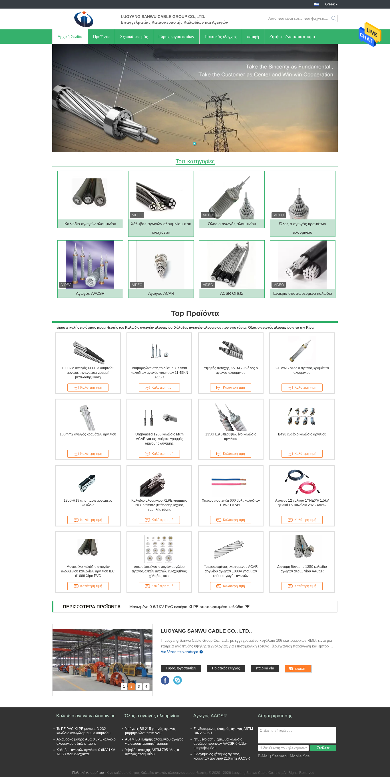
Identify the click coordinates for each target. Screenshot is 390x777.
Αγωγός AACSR (90, 293)
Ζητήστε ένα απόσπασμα (292, 36)
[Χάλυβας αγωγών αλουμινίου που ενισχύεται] (160, 195)
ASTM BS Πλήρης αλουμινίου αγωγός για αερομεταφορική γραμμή (154, 741)
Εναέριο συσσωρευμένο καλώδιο (302, 293)
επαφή (253, 36)
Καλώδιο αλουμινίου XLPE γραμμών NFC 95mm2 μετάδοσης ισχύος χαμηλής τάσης (159, 505)
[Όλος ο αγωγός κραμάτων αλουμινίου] (302, 195)
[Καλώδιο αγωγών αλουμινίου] (90, 195)
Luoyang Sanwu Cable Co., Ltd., (206, 631)
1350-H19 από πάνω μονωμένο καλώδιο (88, 503)
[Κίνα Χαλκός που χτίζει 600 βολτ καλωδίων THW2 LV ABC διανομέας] (231, 483)
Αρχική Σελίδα (70, 36)
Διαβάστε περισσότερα (179, 652)
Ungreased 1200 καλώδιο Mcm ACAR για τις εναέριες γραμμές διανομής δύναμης (159, 438)
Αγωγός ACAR (161, 293)
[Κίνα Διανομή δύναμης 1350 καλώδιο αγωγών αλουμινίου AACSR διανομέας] (302, 549)
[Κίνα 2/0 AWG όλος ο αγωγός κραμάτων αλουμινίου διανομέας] (302, 350)
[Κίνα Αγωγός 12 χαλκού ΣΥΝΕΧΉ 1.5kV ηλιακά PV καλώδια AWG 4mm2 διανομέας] (302, 483)
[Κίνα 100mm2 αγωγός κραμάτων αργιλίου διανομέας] (88, 416)
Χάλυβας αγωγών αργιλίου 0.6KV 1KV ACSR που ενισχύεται (86, 752)
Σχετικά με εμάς (134, 36)
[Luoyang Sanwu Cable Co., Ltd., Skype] (177, 680)
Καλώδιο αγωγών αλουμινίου (90, 223)
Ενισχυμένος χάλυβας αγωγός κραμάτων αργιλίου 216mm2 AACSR (222, 756)
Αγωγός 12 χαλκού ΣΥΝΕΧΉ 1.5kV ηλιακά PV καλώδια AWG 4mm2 (302, 503)
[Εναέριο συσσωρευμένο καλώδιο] (302, 265)
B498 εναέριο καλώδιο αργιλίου (302, 434)
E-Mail (263, 756)
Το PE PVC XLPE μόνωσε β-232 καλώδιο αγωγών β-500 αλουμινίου (83, 731)
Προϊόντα (101, 36)
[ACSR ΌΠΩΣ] (231, 265)
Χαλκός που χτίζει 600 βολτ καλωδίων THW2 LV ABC (231, 503)
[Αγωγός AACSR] (90, 265)
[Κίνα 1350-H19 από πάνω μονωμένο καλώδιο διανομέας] (88, 483)
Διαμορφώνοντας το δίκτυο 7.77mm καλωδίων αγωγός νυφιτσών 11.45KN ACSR (159, 372)
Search (334, 18)
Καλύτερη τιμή (91, 387)
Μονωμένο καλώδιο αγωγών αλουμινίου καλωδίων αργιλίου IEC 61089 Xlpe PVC (88, 571)
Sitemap (279, 756)
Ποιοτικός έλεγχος (221, 36)
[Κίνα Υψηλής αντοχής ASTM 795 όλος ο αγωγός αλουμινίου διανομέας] (231, 350)
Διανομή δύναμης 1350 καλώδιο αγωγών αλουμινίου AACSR (302, 569)
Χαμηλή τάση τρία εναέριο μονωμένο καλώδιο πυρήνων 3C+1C (185, 606)
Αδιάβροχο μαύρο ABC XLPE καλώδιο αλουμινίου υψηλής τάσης (86, 741)
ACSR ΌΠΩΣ (232, 293)
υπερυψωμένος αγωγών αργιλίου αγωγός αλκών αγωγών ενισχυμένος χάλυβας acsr (159, 571)
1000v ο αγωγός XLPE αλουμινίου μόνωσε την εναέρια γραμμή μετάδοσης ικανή (88, 372)
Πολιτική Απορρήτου (88, 773)
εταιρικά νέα (265, 668)
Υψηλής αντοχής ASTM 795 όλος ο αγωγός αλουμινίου (231, 370)
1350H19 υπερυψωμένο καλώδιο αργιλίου (230, 436)
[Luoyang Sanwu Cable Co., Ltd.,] (83, 18)
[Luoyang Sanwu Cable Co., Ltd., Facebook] (165, 680)
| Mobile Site (299, 756)
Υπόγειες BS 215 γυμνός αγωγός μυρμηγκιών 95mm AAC (150, 731)
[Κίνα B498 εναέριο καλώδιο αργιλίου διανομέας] (302, 416)
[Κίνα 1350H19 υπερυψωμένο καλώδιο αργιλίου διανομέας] (231, 416)
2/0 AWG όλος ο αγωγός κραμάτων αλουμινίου (302, 370)
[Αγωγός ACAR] (160, 265)
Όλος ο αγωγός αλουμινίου (232, 223)
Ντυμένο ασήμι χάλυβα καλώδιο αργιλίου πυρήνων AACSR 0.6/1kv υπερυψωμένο (220, 743)
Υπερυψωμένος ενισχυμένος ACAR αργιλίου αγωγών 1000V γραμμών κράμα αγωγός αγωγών (231, 571)
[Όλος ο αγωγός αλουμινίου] (231, 195)
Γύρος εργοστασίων (176, 36)
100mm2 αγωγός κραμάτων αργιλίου (88, 434)
